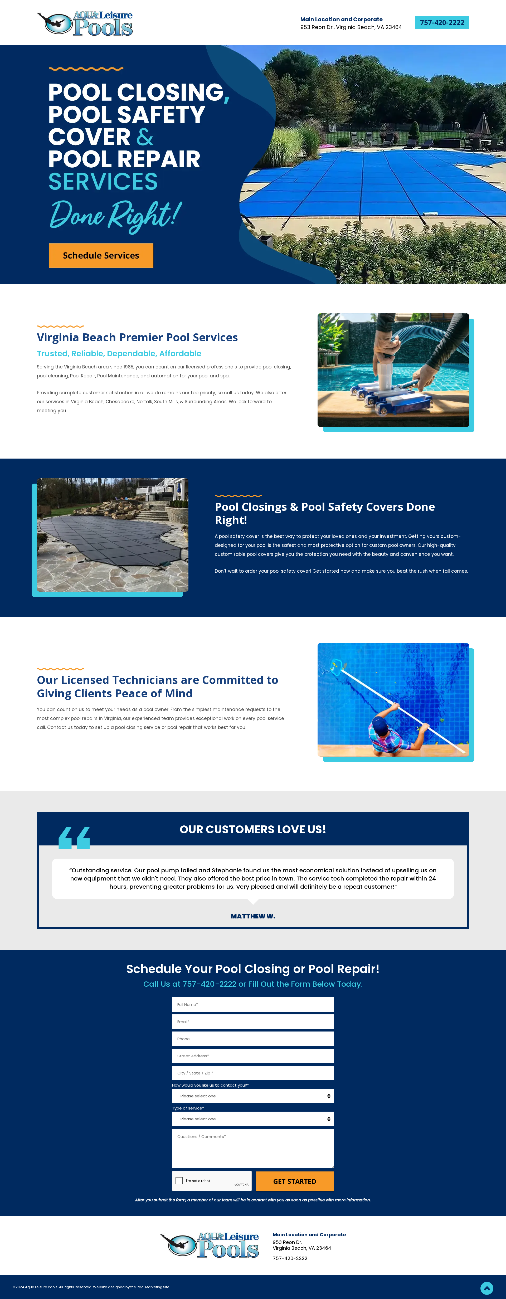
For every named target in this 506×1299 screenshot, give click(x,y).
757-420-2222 (442, 22)
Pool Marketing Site (153, 1287)
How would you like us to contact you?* (210, 1085)
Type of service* (188, 1108)
